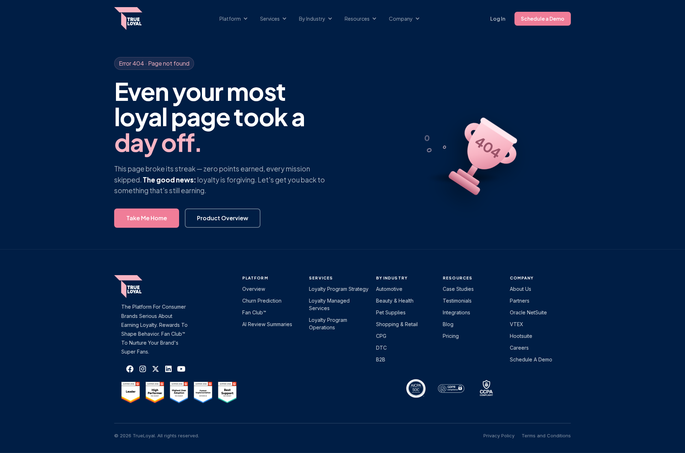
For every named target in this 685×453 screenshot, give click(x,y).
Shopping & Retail (397, 324)
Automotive (389, 289)
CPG (381, 336)
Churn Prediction (261, 301)
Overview (253, 289)
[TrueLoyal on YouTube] (181, 369)
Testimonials (457, 301)
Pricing (451, 336)
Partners (519, 301)
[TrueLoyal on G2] (130, 392)
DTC (381, 348)
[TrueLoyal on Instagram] (142, 369)
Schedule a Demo (542, 18)
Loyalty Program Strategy (339, 289)
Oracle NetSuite (528, 312)
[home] (135, 18)
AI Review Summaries (267, 324)
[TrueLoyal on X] (155, 369)
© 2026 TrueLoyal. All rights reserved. (156, 435)
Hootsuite (521, 336)
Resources (457, 278)
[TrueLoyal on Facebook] (130, 369)
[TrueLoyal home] (139, 286)
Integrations (456, 312)
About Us (520, 289)
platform (255, 278)
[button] (237, 18)
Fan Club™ (254, 312)
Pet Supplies (391, 312)
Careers (519, 348)
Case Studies (458, 289)
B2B (380, 359)
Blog (448, 324)
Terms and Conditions (546, 435)
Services (321, 278)
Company (522, 278)
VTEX (516, 324)
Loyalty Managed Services (329, 304)
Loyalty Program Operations (328, 323)
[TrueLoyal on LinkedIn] (168, 369)
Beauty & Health (394, 301)
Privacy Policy (498, 435)
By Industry (391, 278)
